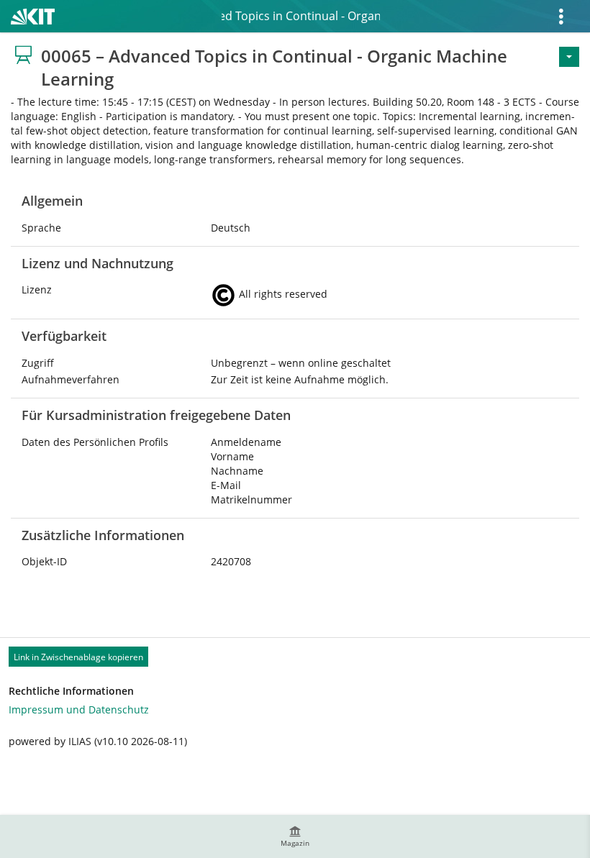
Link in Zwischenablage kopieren (78, 657)
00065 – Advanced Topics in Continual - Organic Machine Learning (301, 16)
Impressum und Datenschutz (79, 709)
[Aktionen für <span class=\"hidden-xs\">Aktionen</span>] (569, 57)
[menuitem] (295, 836)
